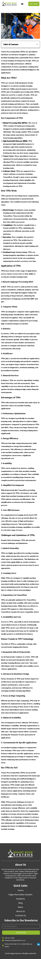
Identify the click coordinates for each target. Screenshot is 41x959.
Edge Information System (20, 894)
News (20, 907)
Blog (21, 903)
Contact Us (20, 915)
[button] (22, 4)
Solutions (20, 899)
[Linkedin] (38, 944)
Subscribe (21, 932)
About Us (20, 911)
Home (20, 890)
